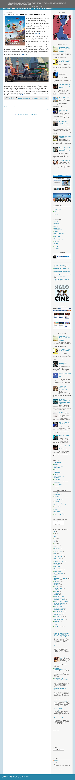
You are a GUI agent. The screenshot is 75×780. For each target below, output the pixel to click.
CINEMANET (57, 467)
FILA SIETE (56, 471)
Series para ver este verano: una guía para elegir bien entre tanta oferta (65, 62)
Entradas (56, 521)
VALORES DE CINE (58, 484)
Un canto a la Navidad (58, 691)
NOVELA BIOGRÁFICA (59, 596)
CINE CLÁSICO (57, 555)
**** (55, 535)
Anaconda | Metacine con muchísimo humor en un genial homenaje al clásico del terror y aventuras (62, 265)
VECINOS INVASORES (64, 97)
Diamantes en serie (58, 678)
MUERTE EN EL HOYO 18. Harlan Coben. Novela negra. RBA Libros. (65, 86)
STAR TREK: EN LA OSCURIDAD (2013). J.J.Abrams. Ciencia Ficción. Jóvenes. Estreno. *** (64, 124)
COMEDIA (56, 231)
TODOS (45, 98)
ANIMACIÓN (19, 98)
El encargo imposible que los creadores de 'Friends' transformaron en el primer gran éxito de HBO (61, 635)
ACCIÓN (15, 98)
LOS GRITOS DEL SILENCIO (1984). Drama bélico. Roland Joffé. (64, 388)
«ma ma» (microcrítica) (59, 710)
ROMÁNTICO (57, 621)
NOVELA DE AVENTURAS (60, 599)
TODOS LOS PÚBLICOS (59, 208)
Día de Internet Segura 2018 (60, 669)
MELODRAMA (57, 591)
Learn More (35, 6)
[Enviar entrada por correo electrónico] (16, 97)
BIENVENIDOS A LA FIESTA (60, 504)
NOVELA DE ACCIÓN (59, 598)
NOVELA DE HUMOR (59, 604)
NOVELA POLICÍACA (58, 616)
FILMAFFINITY (57, 472)
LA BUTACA (56, 474)
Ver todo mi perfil (57, 769)
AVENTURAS (25, 98)
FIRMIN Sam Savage (63, 412)
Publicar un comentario (9, 106)
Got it (41, 6)
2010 (55, 538)
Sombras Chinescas (58, 700)
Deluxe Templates (18, 777)
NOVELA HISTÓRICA (59, 611)
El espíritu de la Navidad (64, 435)
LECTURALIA (57, 501)
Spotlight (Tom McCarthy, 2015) (60, 701)
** (54, 531)
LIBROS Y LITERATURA (59, 514)
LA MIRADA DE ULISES (59, 476)
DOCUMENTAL (57, 236)
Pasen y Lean (57, 645)
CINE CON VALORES (21, 8)
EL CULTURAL (57, 496)
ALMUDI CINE (57, 464)
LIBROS (13, 8)
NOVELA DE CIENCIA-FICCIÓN (61, 601)
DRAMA (55, 238)
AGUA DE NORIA (62, 73)
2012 (55, 541)
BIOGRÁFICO (57, 228)
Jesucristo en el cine (59, 655)
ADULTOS (56, 214)
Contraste (56, 668)
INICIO (4, 8)
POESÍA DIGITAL (58, 507)
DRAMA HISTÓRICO (58, 239)
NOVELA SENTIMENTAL (59, 619)
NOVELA (56, 594)
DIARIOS (56, 564)
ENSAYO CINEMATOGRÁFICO (61, 578)
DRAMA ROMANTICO (59, 573)
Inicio (28, 109)
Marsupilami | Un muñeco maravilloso (62, 271)
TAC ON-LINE (57, 482)
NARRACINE (57, 477)
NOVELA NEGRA (41, 8)
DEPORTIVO (57, 235)
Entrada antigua (45, 109)
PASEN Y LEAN (57, 506)
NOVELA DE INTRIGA (59, 606)
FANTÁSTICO (57, 241)
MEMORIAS (57, 593)
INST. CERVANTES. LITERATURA (61, 498)
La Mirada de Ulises (58, 708)
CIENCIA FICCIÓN (58, 229)
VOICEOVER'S (57, 486)
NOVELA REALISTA (58, 618)
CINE (8, 8)
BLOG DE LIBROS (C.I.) (59, 513)
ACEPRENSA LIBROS (59, 494)
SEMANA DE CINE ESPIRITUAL (61, 481)
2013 (11, 98)
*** (9, 98)
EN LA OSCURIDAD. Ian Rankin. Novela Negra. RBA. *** (65, 110)
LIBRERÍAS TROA (58, 493)
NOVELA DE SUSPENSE (59, 608)
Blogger (27, 776)
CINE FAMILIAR (49, 8)
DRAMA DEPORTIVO (59, 570)
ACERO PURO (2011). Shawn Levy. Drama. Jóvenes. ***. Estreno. (63, 363)
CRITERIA (56, 509)
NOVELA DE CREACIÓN (59, 603)
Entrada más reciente (9, 109)
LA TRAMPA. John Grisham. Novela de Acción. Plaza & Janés (65, 375)
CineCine (56, 760)
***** (55, 536)
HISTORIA (56, 583)
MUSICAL (56, 244)
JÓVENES (56, 211)
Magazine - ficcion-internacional (61, 633)
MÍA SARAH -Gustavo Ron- (64, 160)
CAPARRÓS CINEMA (58, 466)
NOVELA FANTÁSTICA (59, 609)
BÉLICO (55, 226)
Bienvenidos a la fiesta (59, 717)
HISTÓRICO (56, 243)
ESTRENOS (29, 8)
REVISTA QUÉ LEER (58, 511)
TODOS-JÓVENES (58, 209)
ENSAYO (56, 576)
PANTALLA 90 (57, 479)
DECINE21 (56, 469)
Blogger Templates (6, 777)
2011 (55, 540)
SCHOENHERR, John (58, 719)
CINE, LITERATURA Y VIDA (15, 776)
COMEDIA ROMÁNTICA (59, 233)
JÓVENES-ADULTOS (58, 213)
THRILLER (56, 246)
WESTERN (56, 248)
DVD (35, 8)
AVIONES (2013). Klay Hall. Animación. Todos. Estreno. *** (26, 14)
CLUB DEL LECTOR (58, 499)
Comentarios (57, 524)
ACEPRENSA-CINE (58, 462)
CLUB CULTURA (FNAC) (59, 503)
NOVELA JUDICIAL (58, 613)
